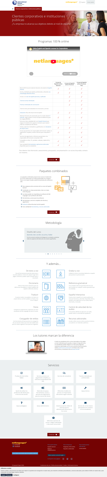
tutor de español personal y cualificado (36, 96)
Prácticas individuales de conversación (29, 104)
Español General (43, 121)
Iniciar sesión (90, 2)
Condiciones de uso (45, 465)
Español (83, 2)
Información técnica (73, 465)
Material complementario (52, 449)
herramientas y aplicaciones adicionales (39, 144)
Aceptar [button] (3, 475)
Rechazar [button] (9, 475)
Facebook (17, 446)
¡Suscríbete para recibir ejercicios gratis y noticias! (25, 453)
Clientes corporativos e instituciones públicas (28, 9)
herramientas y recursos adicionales (40, 206)
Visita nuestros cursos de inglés (56, 455)
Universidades (82, 448)
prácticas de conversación (65, 347)
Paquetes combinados (68, 448)
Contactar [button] (52, 160)
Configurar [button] (16, 475)
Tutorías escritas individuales (27, 100)
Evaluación (22, 112)
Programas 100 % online (69, 446)
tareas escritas (75, 349)
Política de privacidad (56, 465)
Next (84, 241)
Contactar (17, 445)
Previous (23, 241)
